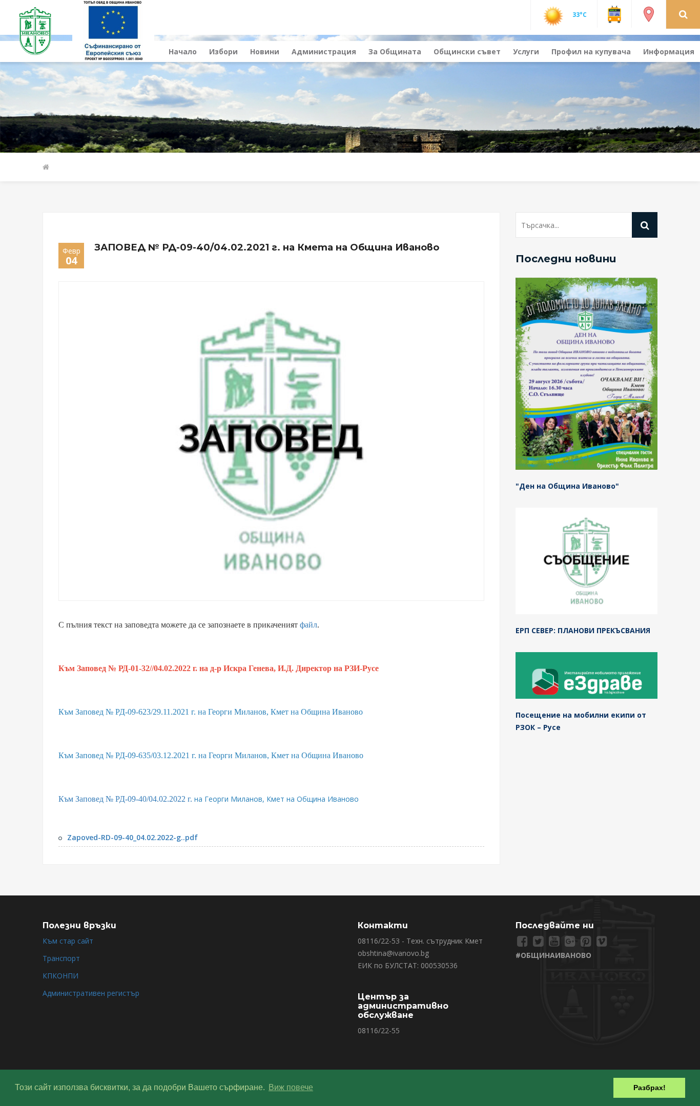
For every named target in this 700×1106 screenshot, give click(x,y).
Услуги (526, 51)
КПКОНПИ (60, 975)
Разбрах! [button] (649, 1087)
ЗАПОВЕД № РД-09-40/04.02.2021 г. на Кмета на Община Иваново (266, 247)
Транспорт (61, 958)
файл (308, 624)
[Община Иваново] (41, 30)
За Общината (394, 51)
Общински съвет (467, 51)
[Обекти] (648, 13)
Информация (668, 51)
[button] (683, 14)
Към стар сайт (68, 941)
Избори (223, 51)
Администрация (324, 51)
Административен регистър (91, 993)
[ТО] (113, 30)
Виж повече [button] (291, 1087)
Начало (183, 51)
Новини (264, 51)
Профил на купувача (591, 51)
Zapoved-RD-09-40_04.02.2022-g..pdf (132, 837)
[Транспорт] (614, 13)
